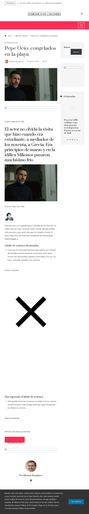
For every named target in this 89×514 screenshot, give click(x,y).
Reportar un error (15, 442)
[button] (67, 139)
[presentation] (17, 2)
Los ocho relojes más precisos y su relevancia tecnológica (40, 3)
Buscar (67, 47)
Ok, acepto (76, 502)
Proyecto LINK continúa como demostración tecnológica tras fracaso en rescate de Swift (72, 126)
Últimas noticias (11, 43)
